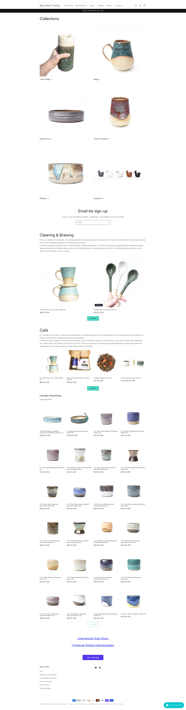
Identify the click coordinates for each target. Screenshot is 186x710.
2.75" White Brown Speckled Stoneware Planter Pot (76, 614)
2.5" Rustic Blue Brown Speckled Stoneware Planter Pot (104, 468)
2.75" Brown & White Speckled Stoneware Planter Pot (104, 505)
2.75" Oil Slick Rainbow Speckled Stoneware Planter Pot (77, 541)
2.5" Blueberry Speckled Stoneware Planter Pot (132, 432)
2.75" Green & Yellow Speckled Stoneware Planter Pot (50, 541)
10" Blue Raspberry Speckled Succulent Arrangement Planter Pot (51, 432)
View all (93, 318)
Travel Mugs (45, 79)
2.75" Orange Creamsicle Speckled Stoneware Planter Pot (105, 541)
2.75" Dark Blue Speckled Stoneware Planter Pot (133, 505)
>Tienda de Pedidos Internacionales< (93, 645)
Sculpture (98, 198)
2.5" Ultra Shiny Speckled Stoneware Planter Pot (133, 468)
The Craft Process (46, 681)
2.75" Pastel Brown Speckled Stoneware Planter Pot (130, 541)
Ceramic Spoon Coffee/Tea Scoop (105, 309)
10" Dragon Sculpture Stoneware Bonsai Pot (77, 432)
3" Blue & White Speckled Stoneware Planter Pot (106, 614)
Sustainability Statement (48, 678)
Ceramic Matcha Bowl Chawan (131, 378)
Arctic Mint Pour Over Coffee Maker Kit (52, 309)
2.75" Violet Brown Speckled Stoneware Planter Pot (49, 614)
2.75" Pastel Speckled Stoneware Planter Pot (51, 578)
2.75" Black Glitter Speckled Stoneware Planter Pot (49, 505)
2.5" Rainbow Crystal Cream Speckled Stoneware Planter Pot (79, 468)
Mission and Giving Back (48, 674)
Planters (43, 198)
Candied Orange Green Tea (103, 378)
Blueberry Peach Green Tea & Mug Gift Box (78, 378)
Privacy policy (73, 704)
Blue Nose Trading (50, 704)
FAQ (41, 671)
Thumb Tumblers (101, 139)
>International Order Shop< (93, 638)
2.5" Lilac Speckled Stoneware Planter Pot (52, 468)
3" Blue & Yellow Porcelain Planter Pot (133, 614)
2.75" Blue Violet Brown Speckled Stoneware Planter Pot (78, 505)
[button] (81, 6)
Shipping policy (93, 704)
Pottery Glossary (45, 688)
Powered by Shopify (61, 704)
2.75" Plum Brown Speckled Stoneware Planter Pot (103, 578)
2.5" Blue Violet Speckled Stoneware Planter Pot (106, 432)
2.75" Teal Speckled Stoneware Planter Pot (131, 578)
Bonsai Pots (45, 139)
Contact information (105, 704)
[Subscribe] (108, 222)
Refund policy (83, 704)
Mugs (96, 79)
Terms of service (118, 704)
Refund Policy (44, 685)
